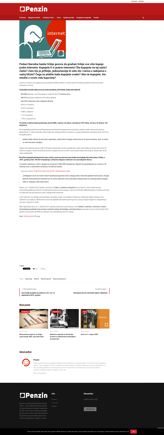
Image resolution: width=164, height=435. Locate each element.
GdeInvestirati (29, 216)
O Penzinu (55, 403)
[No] (162, 432)
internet (37, 279)
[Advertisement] (64, 241)
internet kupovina (46, 279)
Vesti (84, 311)
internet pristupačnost (60, 279)
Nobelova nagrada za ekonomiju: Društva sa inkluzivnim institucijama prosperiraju (63, 336)
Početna (54, 399)
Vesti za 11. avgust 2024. (89, 334)
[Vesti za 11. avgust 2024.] (95, 319)
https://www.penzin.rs (40, 373)
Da (133, 431)
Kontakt (54, 406)
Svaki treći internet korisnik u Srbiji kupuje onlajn (52, 171)
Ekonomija (25, 311)
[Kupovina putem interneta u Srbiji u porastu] (42, 39)
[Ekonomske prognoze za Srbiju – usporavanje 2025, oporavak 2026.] (33, 319)
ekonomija (29, 279)
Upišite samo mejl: (91, 399)
